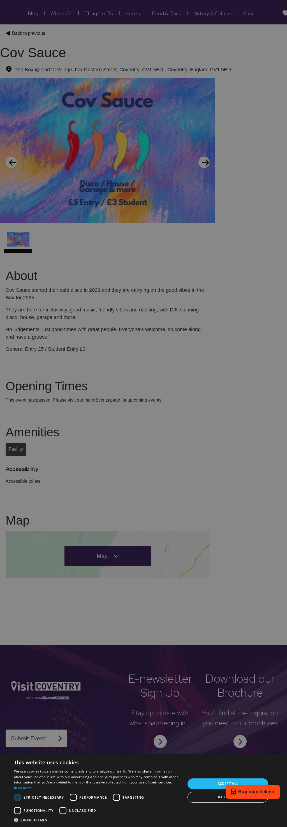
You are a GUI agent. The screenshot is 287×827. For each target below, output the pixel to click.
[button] (97, 820)
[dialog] (143, 413)
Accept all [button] (228, 783)
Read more (23, 787)
